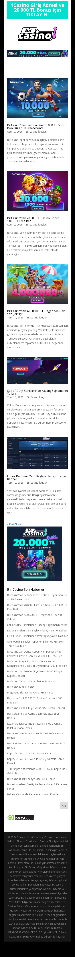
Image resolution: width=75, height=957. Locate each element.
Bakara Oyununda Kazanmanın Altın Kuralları (33, 794)
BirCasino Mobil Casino (20, 687)
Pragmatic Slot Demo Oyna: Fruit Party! (30, 692)
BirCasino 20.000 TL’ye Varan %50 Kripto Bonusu (36, 708)
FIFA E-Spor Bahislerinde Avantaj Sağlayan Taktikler (37, 636)
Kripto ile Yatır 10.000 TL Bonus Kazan (29, 753)
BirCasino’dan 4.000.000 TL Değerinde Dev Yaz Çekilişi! (36, 312)
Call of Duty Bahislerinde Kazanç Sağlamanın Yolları (37, 392)
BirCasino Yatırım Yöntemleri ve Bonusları (31, 681)
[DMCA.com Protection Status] (20, 819)
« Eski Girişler (14, 524)
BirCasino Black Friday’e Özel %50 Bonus (31, 779)
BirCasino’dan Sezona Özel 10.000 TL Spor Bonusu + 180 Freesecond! (36, 126)
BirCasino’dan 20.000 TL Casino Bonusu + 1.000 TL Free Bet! (35, 219)
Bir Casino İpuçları (36, 131)
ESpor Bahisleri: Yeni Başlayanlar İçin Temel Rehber (36, 477)
